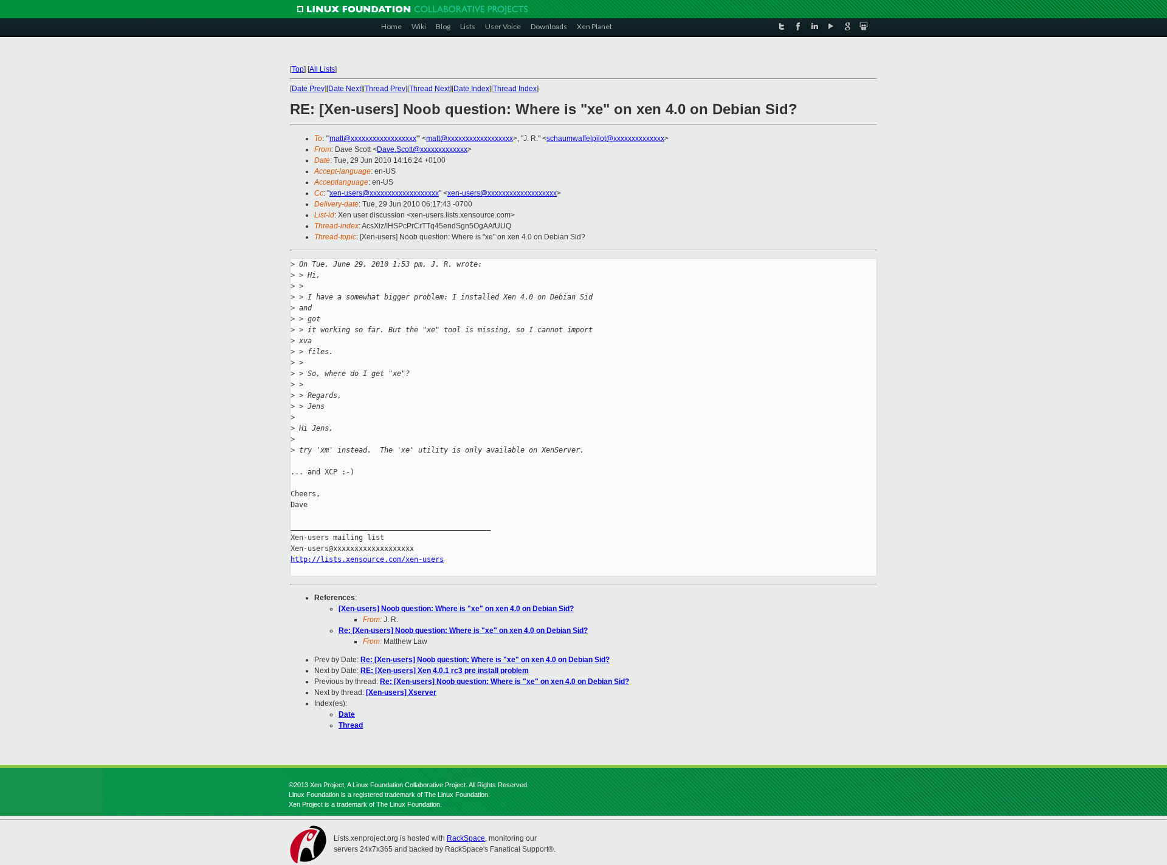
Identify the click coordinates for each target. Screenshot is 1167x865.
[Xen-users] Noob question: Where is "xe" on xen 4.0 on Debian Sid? (456, 608)
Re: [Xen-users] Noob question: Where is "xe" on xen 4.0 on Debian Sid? (463, 630)
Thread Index (515, 88)
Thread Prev (385, 88)
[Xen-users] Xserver (401, 692)
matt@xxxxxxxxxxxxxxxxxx (372, 138)
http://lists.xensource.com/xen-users (367, 559)
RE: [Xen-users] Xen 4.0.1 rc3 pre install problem (444, 670)
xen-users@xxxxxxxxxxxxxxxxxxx (384, 193)
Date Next (344, 88)
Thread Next (429, 88)
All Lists (322, 69)
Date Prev (308, 88)
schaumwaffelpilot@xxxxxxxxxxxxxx (605, 138)
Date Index (471, 88)
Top (298, 69)
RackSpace (466, 838)
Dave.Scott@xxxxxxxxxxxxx (422, 149)
